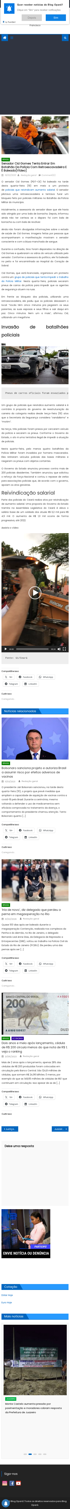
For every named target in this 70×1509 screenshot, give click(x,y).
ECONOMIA (18, 1038)
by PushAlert (10, 19)
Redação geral (28, 175)
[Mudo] (59, 649)
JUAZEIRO (10, 1399)
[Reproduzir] (5, 649)
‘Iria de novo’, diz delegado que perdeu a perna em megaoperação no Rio (31, 912)
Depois (41, 16)
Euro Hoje (6, 1302)
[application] (35, 592)
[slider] (32, 649)
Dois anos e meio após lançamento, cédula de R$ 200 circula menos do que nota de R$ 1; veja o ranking (34, 1047)
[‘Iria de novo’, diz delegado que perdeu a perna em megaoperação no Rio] (35, 880)
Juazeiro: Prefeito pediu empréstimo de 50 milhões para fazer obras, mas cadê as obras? (61, 1129)
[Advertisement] (35, 78)
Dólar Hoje (7, 1295)
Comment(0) (49, 175)
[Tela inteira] (64, 649)
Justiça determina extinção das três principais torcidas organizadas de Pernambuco (12, 1129)
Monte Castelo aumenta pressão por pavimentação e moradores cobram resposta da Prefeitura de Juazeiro (33, 1408)
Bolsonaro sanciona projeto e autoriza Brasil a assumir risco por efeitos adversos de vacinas (34, 772)
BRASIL (5, 159)
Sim (59, 16)
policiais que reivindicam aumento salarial (30, 189)
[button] (35, 592)
